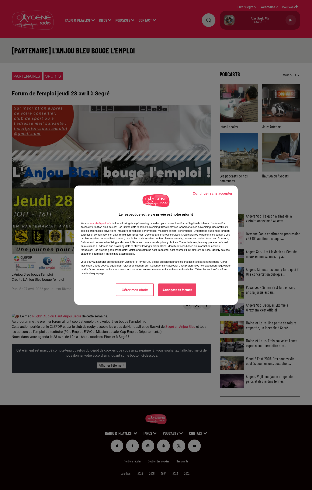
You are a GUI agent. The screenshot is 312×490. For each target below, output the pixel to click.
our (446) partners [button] (100, 223)
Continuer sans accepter (212, 193)
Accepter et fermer (177, 289)
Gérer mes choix (135, 289)
